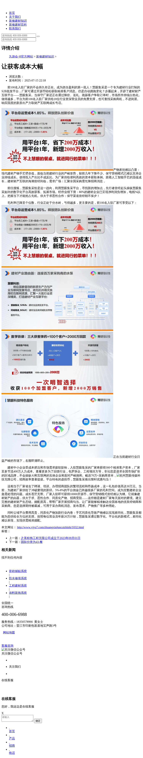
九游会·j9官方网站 (21, 56)
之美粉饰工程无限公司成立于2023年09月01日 (50, 538)
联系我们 (15, 28)
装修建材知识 (18, 20)
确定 (38, 720)
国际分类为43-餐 (32, 541)
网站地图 (9, 632)
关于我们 (15, 16)
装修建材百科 (18, 24)
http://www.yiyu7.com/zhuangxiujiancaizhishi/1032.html (50, 527)
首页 (12, 12)
